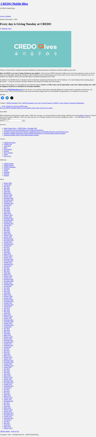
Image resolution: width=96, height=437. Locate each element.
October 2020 (8, 283)
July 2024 (7, 206)
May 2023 (7, 230)
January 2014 (8, 411)
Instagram (7, 172)
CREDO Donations (12, 103)
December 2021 (8, 259)
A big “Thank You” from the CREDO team (14, 106)
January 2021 (8, 277)
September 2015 (8, 386)
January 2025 (8, 196)
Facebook (7, 169)
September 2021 (8, 264)
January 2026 (8, 183)
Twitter (6, 170)
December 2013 (8, 413)
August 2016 (7, 367)
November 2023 (8, 220)
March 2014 (7, 408)
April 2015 (7, 394)
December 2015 (8, 381)
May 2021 (7, 271)
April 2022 (7, 252)
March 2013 (7, 426)
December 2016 (8, 360)
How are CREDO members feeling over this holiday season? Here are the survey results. (26, 108)
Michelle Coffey (7, 28)
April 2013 (7, 425)
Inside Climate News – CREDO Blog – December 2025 (20, 128)
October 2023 (8, 222)
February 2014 (8, 409)
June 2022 (7, 249)
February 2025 (8, 195)
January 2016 (8, 379)
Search (2, 120)
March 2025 (7, 193)
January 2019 (8, 318)
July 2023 (7, 227)
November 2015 (8, 382)
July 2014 (7, 403)
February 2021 (8, 276)
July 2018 (7, 328)
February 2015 (8, 398)
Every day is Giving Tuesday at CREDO (46, 103)
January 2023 (8, 237)
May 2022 (7, 250)
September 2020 (8, 284)
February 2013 (8, 428)
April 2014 (7, 406)
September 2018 (8, 325)
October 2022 (8, 242)
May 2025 (7, 190)
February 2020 (8, 296)
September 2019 (8, 305)
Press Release (8, 149)
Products (6, 151)
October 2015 (8, 384)
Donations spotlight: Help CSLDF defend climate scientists (21, 135)
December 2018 (8, 320)
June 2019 (7, 310)
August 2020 (7, 286)
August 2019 (7, 306)
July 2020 (7, 288)
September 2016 (8, 365)
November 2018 (8, 321)
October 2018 (8, 323)
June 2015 (7, 391)
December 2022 (8, 239)
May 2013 (7, 423)
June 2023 (7, 228)
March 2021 (7, 274)
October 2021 (8, 262)
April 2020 (7, 293)
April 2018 (7, 333)
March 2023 (7, 234)
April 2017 (7, 354)
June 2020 (7, 289)
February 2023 (8, 235)
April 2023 (7, 232)
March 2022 (7, 254)
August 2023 (7, 225)
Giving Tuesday (64, 103)
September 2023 (8, 223)
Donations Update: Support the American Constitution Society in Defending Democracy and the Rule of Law (36, 131)
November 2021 (8, 261)
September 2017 (8, 345)
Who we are (7, 156)
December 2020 (8, 279)
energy (88, 115)
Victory (6, 154)
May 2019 (7, 311)
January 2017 (8, 359)
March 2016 (7, 376)
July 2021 (7, 267)
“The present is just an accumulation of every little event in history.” (24, 130)
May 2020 (7, 291)
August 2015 (7, 387)
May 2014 (7, 404)
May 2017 (7, 352)
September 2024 (8, 203)
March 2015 (7, 396)
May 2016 (7, 372)
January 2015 (8, 399)
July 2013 (7, 421)
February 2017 (8, 357)
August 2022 (7, 245)
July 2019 (7, 308)
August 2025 (7, 184)
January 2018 (8, 338)
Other (5, 147)
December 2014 (8, 401)
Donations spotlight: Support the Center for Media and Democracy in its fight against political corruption (34, 133)
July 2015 (7, 389)
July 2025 (7, 186)
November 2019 (8, 301)
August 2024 (7, 205)
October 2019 (8, 303)
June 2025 (7, 188)
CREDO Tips (8, 144)
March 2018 (7, 335)
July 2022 (7, 247)
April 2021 (7, 272)
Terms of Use (15, 431)
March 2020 (7, 294)
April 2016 (7, 374)
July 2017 (7, 349)
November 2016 (8, 362)
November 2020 (8, 281)
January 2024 (8, 217)
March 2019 (7, 315)
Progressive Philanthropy (76, 103)
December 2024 (8, 198)
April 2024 (7, 212)
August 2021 (7, 266)
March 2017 (7, 355)
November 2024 (8, 200)
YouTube (6, 174)
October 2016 (8, 364)
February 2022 (8, 256)
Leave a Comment (5, 16)
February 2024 (8, 215)
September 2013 (8, 418)
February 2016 (8, 377)
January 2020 (8, 298)
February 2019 (8, 316)
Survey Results (8, 153)
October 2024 (8, 201)
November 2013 (8, 414)
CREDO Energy (9, 165)
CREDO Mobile (9, 163)
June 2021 (7, 269)
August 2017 (7, 347)
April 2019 (7, 313)
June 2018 (7, 330)
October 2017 (8, 343)
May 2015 (7, 392)
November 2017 (8, 342)
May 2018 (7, 332)
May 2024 (7, 210)
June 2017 (7, 350)
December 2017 (8, 340)
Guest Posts (7, 146)
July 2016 (7, 369)
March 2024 (7, 213)
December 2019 (8, 299)
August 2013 (7, 420)
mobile (81, 115)
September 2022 (8, 244)
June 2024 (7, 208)
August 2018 (7, 327)
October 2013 (8, 416)
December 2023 (8, 218)
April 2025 (7, 191)
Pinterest (6, 175)
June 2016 (7, 371)
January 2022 (8, 257)
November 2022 (8, 240)
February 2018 (8, 337)
